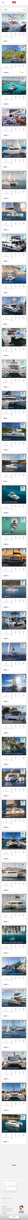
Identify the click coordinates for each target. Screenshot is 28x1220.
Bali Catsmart (7, 722)
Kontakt (4, 1213)
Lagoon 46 (6, 219)
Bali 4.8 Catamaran (9, 659)
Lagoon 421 (7, 187)
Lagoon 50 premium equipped (13, 974)
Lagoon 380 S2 (8, 30)
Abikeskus (4, 1206)
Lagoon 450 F (7, 785)
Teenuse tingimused (7, 1209)
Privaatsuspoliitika (7, 1211)
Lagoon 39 (6, 156)
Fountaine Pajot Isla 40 (10, 1068)
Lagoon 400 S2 (8, 282)
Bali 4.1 (5, 250)
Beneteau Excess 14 (9, 124)
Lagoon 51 (6, 93)
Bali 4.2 (5, 313)
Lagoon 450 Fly (8, 345)
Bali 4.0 (5, 1005)
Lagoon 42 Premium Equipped (13, 753)
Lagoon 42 (6, 439)
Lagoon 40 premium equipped (13, 942)
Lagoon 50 (6, 62)
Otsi (5, 10)
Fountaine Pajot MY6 (10, 502)
